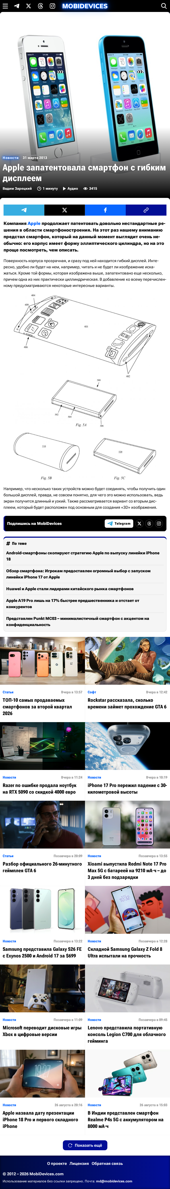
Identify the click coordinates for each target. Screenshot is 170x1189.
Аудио (73, 188)
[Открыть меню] (5, 6)
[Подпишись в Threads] (40, 6)
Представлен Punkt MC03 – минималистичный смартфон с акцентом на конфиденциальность (77, 621)
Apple (34, 223)
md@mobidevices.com (114, 1181)
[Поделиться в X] (64, 210)
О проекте (57, 1163)
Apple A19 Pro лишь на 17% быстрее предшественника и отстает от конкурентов (72, 603)
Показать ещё (88, 1145)
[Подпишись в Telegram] (17, 6)
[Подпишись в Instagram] (52, 6)
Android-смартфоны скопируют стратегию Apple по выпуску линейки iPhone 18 (82, 556)
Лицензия (79, 1163)
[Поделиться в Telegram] (24, 210)
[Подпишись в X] (29, 6)
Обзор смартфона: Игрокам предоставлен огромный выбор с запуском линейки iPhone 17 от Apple (78, 573)
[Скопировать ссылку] (146, 210)
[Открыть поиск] (164, 6)
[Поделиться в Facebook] (105, 210)
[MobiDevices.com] (85, 6)
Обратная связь (107, 1163)
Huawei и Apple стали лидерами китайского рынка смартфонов (70, 588)
